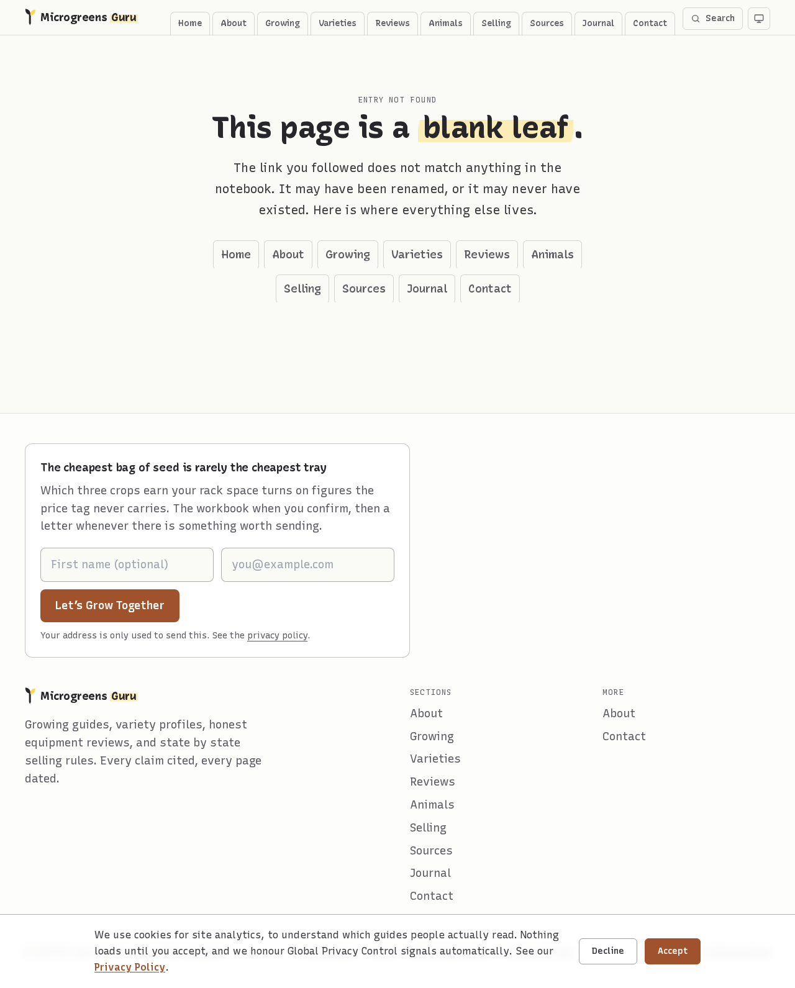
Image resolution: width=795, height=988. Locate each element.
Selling (496, 23)
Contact (650, 23)
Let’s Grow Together (117, 605)
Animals (446, 23)
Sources (547, 23)
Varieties (338, 23)
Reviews (392, 23)
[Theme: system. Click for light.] (759, 18)
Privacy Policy (129, 967)
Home (190, 23)
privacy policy (277, 635)
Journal (598, 23)
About (233, 23)
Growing (282, 23)
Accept (673, 951)
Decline (608, 951)
